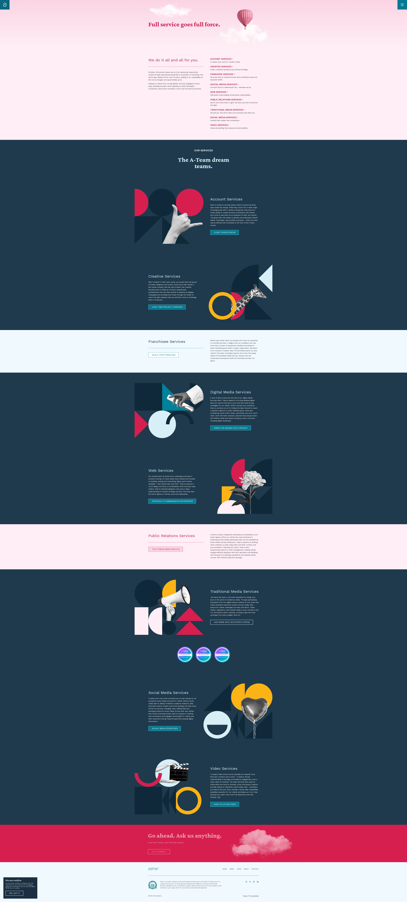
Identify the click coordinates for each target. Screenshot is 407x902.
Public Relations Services (226, 99)
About (246, 869)
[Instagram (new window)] (246, 882)
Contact (255, 869)
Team (239, 869)
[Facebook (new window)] (254, 882)
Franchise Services (221, 74)
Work (224, 869)
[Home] (5, 5)
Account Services (220, 59)
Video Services (219, 125)
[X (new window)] (250, 882)
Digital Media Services (223, 84)
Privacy (245, 896)
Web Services (218, 92)
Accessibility (255, 896)
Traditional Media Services (226, 110)
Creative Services (221, 66)
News (232, 869)
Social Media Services (223, 117)
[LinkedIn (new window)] (258, 882)
